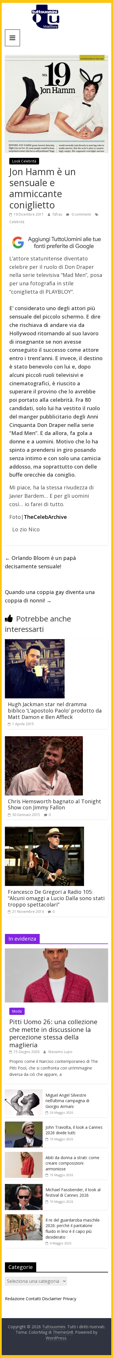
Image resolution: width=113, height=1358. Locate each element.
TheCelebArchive (45, 516)
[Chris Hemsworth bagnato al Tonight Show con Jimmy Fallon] (44, 740)
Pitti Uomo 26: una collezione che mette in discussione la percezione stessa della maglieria (53, 1033)
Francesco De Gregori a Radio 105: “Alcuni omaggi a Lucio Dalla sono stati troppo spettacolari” (56, 898)
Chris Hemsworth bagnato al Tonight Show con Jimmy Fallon (54, 804)
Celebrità (16, 221)
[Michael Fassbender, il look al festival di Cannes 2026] (24, 1187)
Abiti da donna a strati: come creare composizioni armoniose (72, 1163)
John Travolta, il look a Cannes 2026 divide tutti (74, 1130)
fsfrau (58, 214)
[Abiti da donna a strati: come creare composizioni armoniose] (24, 1155)
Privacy (69, 1298)
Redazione (15, 1298)
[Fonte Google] (56, 242)
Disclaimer (52, 1298)
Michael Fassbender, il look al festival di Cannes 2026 (73, 1192)
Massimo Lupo (60, 1051)
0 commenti (81, 214)
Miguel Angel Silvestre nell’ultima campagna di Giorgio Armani (67, 1100)
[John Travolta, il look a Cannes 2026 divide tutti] (24, 1124)
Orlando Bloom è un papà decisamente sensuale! (40, 562)
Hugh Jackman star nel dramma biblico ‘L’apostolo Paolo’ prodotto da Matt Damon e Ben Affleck (55, 710)
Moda (17, 1011)
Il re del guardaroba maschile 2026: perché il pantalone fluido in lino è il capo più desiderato (72, 1228)
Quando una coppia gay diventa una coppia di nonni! (50, 596)
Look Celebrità (24, 161)
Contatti (33, 1298)
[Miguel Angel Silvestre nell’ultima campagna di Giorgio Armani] (24, 1092)
